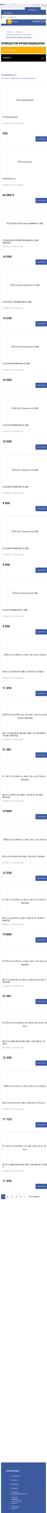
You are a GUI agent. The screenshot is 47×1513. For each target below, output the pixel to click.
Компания (12, 1471)
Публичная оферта (15, 1507)
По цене (5, 78)
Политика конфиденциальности (19, 1493)
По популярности (28, 78)
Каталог (32, 9)
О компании (15, 1476)
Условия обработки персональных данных (16, 1500)
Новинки (14, 78)
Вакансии (14, 1484)
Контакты (8, 13)
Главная (9, 32)
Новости (14, 1480)
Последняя (34, 1196)
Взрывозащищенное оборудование (19, 35)
